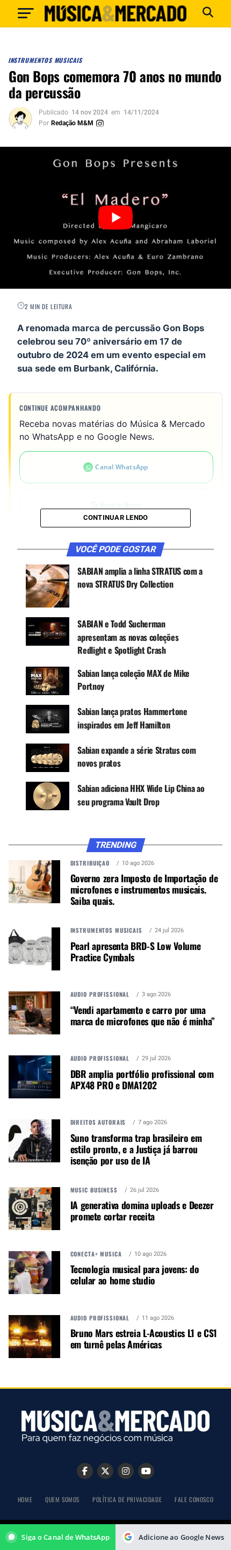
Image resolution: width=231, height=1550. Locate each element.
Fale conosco (194, 1499)
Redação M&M (72, 123)
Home (25, 1499)
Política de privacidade (127, 1499)
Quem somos (62, 1499)
